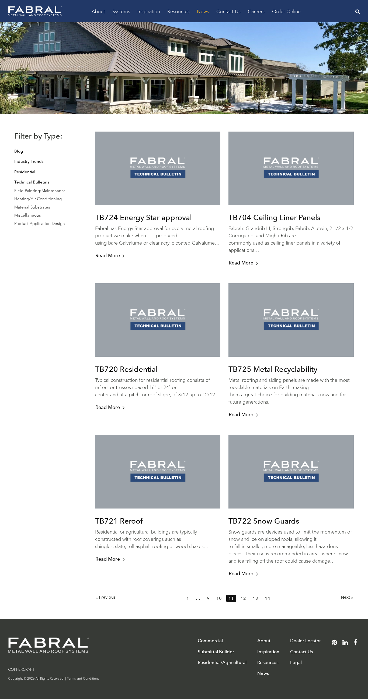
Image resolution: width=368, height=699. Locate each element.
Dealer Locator (305, 641)
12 (243, 598)
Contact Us (228, 11)
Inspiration (148, 11)
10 (219, 598)
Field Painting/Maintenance (40, 190)
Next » (347, 597)
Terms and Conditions (83, 678)
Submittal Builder (216, 652)
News (203, 11)
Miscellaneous (27, 215)
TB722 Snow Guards (263, 520)
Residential (24, 172)
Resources (178, 11)
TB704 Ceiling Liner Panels (274, 217)
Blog (18, 151)
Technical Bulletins (31, 182)
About (98, 11)
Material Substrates (32, 207)
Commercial (210, 641)
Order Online (286, 11)
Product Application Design (39, 223)
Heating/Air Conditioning (38, 198)
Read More (107, 256)
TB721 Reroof (119, 520)
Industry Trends (29, 161)
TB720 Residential (126, 369)
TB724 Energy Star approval (143, 217)
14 (267, 598)
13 (255, 598)
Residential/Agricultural (222, 662)
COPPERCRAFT (21, 669)
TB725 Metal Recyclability (272, 369)
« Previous (106, 597)
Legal (296, 662)
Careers (256, 11)
